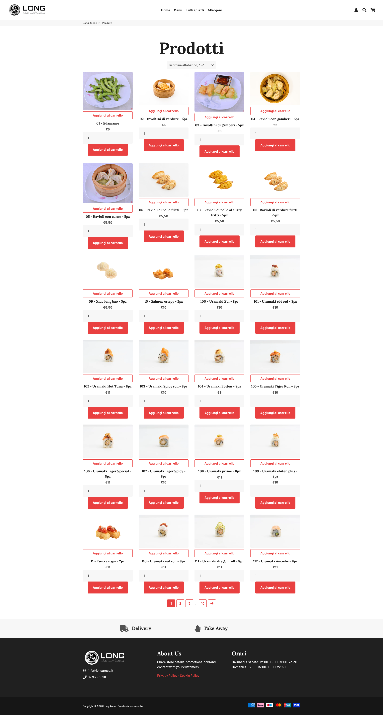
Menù (178, 10)
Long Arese (90, 23)
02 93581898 (96, 677)
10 (202, 603)
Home (165, 10)
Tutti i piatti (195, 10)
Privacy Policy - (168, 675)
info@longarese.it (100, 670)
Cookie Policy (189, 675)
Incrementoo (136, 706)
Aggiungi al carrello (108, 115)
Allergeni (215, 10)
